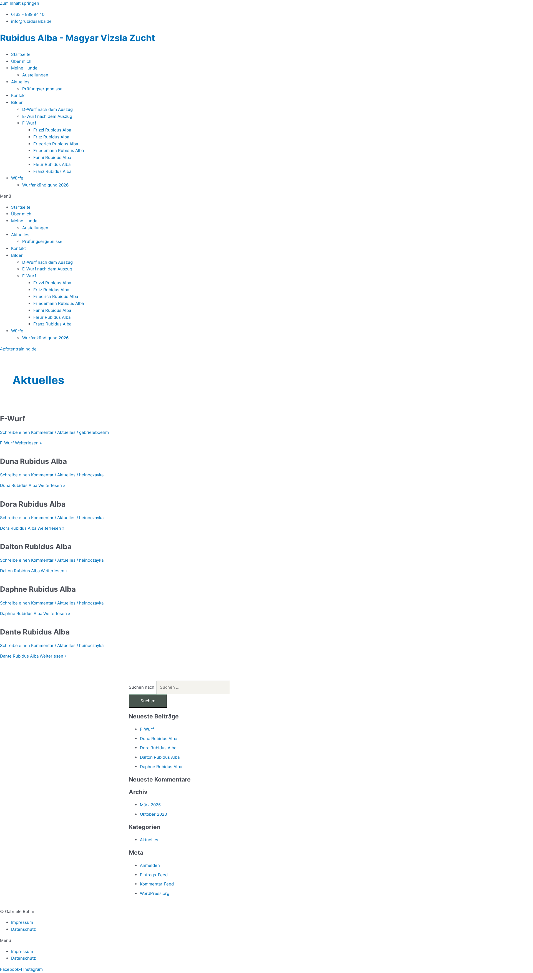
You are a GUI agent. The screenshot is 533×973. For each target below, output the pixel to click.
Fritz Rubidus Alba (51, 137)
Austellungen (35, 75)
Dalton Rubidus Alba (36, 546)
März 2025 (150, 804)
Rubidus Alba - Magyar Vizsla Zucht (77, 38)
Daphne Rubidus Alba (38, 589)
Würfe (17, 178)
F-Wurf (29, 123)
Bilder (17, 102)
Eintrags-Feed (154, 874)
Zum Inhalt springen (19, 3)
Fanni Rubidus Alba (52, 157)
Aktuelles (20, 81)
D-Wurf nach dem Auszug (47, 109)
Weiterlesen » (21, 443)
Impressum (22, 922)
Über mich (21, 61)
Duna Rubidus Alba (33, 461)
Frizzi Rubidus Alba (52, 130)
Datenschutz (23, 929)
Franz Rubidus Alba (52, 171)
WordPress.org (154, 893)
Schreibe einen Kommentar (27, 432)
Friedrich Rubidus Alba (55, 143)
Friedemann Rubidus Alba (58, 150)
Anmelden (150, 865)
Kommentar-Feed (157, 884)
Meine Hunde (24, 68)
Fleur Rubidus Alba (52, 164)
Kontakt (18, 95)
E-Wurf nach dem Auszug (47, 116)
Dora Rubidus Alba (33, 504)
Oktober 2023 (153, 814)
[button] (266, 196)
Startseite (21, 54)
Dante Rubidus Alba (35, 632)
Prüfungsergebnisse (42, 88)
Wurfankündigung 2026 (45, 185)
